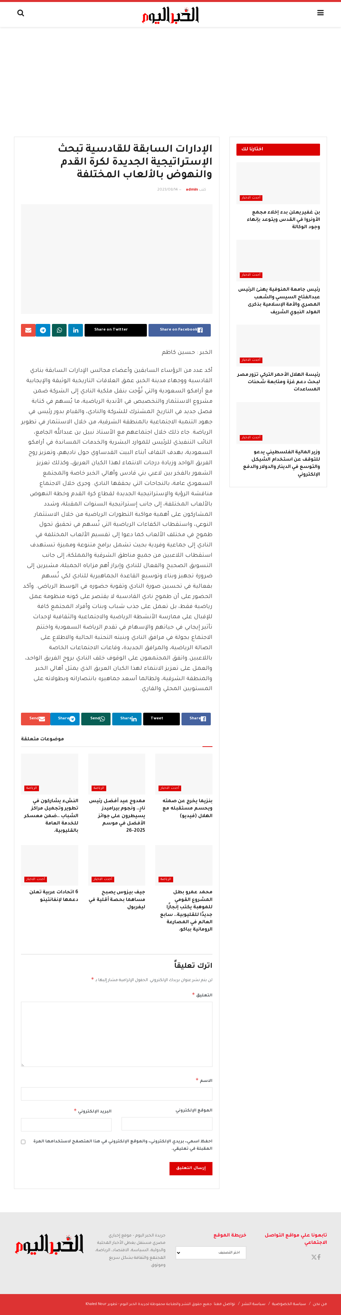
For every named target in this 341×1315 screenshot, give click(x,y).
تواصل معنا (224, 1304)
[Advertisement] (170, 76)
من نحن (320, 1304)
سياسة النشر (253, 1304)
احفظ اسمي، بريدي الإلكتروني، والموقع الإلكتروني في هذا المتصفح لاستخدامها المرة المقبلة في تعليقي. (122, 1145)
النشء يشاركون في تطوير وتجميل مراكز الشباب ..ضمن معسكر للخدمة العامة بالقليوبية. (51, 816)
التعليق (202, 994)
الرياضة (99, 788)
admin (192, 190)
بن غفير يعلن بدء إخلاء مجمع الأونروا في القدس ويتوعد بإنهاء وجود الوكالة (283, 220)
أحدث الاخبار (170, 788)
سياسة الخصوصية (289, 1304)
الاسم (203, 1080)
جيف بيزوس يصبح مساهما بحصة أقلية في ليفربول (117, 900)
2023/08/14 (167, 190)
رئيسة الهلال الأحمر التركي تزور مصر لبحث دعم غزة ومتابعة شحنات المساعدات (278, 382)
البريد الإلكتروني (93, 1110)
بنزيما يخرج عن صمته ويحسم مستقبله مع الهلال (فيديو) (187, 809)
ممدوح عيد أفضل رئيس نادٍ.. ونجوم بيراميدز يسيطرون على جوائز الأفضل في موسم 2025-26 (117, 816)
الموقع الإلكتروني (193, 1110)
